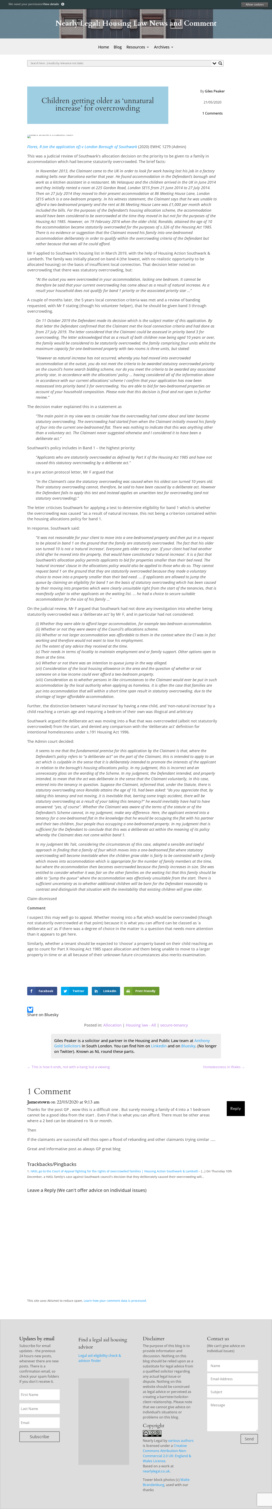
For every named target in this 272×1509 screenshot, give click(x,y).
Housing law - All (141, 1025)
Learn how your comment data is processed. (115, 1301)
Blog (118, 47)
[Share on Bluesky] (30, 1010)
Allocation (112, 1025)
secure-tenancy (174, 1025)
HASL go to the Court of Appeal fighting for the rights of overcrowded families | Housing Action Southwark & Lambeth (114, 1171)
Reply (235, 1108)
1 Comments (212, 113)
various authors (181, 1440)
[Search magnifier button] (220, 63)
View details (51, 4)
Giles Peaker (215, 91)
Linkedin (159, 1045)
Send (249, 1438)
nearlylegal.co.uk (156, 1471)
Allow (254, 4)
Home (103, 47)
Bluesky (188, 1045)
